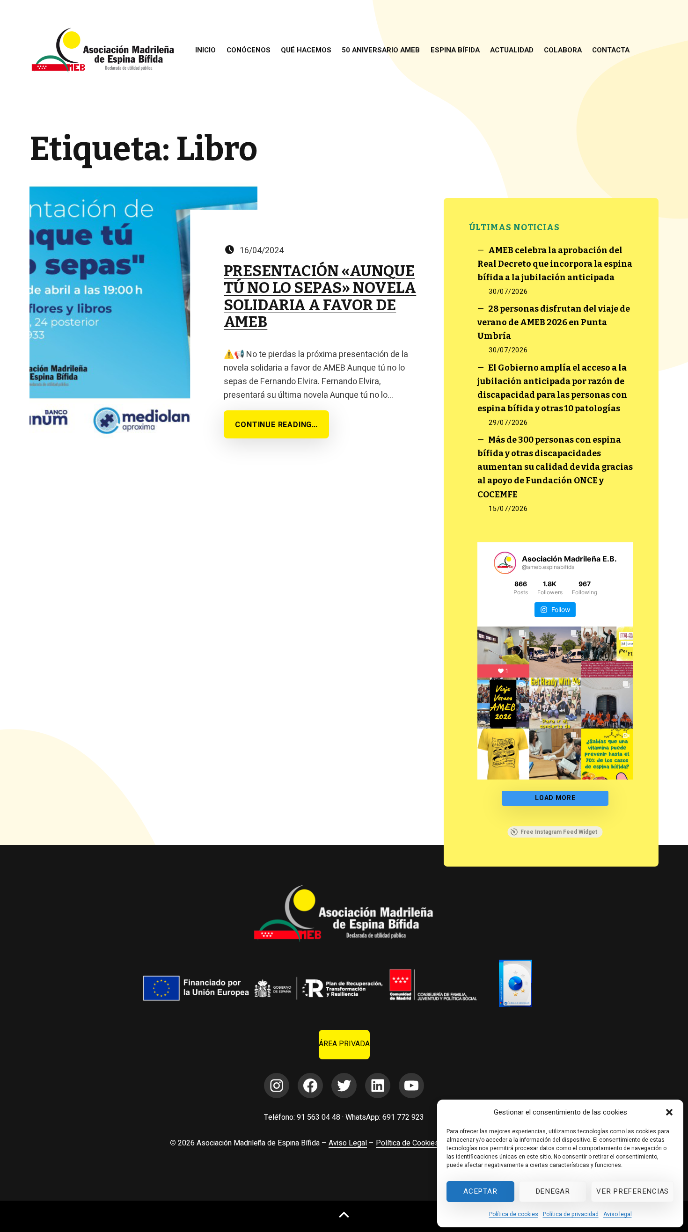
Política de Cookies (407, 1143)
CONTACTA (610, 50)
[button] (669, 1112)
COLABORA (563, 50)
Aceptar (480, 1191)
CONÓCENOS (249, 50)
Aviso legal (617, 1214)
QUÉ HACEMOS (306, 50)
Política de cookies (513, 1214)
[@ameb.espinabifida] (505, 563)
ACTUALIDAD (512, 50)
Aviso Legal (348, 1143)
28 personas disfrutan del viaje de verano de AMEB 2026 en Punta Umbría (553, 322)
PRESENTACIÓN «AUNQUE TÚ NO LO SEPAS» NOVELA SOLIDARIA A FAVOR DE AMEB (320, 296)
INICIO (205, 50)
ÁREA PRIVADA (344, 1044)
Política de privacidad (571, 1214)
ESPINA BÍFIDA (455, 50)
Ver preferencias (632, 1191)
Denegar (552, 1191)
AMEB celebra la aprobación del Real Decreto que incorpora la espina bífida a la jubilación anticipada (554, 264)
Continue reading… (276, 424)
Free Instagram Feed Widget (558, 832)
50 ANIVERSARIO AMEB (381, 50)
